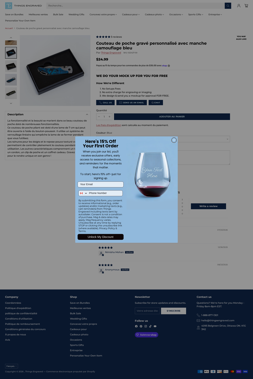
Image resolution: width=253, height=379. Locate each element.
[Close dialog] (174, 140)
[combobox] (83, 193)
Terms (82, 231)
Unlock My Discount (100, 237)
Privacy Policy (107, 228)
